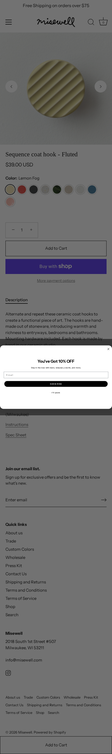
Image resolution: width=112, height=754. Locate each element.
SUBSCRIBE (56, 384)
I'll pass (56, 392)
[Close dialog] (108, 349)
